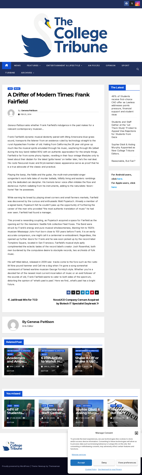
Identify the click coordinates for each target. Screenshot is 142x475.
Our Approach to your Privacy (110, 469)
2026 (10, 406)
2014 (10, 88)
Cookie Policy (91, 469)
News (17, 65)
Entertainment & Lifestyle (63, 65)
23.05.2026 (119, 418)
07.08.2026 (84, 418)
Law (119, 406)
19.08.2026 (49, 418)
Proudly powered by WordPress (16, 466)
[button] (136, 433)
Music (17, 88)
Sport (126, 65)
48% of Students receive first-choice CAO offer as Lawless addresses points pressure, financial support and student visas (123, 105)
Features (33, 65)
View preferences (127, 462)
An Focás (94, 65)
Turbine (10, 72)
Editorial (87, 406)
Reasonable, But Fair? (123, 161)
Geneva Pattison (29, 110)
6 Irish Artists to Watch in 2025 (51, 361)
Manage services (79, 455)
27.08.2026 (15, 418)
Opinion (111, 65)
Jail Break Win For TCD (23, 299)
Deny (104, 462)
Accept (81, 462)
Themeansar (54, 466)
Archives (27, 72)
